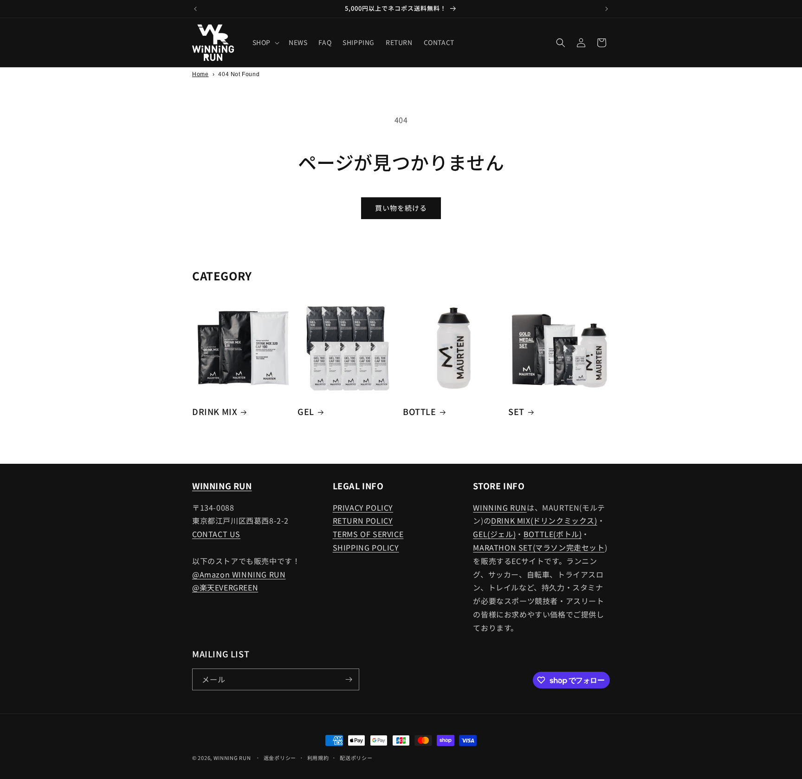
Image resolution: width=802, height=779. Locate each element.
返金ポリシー (280, 757)
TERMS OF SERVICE (368, 533)
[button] (265, 42)
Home (200, 74)
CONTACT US (216, 533)
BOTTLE (419, 411)
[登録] (348, 679)
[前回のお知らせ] (195, 9)
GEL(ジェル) (494, 533)
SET (516, 411)
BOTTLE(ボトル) (553, 533)
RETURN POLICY (363, 520)
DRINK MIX (214, 411)
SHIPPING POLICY (366, 547)
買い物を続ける (401, 208)
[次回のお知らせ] (606, 9)
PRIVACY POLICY (363, 507)
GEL (306, 411)
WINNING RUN (500, 507)
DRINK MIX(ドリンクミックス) (544, 520)
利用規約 (318, 757)
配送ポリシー (356, 757)
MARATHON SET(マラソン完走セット (538, 547)
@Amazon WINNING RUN (238, 574)
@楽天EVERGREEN (225, 587)
